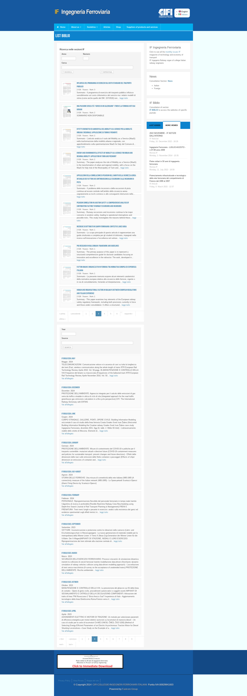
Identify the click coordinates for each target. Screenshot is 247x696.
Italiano (184, 14)
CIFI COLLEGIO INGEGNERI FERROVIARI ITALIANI (120, 684)
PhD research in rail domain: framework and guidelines (98, 246)
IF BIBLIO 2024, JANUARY (70, 442)
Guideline (91, 27)
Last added (154, 125)
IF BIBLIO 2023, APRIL (69, 611)
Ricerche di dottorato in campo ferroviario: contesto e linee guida (102, 226)
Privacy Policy (64, 681)
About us (75, 27)
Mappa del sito (93, 681)
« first (61, 639)
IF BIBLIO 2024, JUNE (68, 413)
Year (63, 329)
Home (62, 27)
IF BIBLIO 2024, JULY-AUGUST (71, 471)
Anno (64, 54)
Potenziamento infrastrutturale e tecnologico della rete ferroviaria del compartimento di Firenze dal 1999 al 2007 (168, 178)
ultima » (62, 319)
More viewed (172, 125)
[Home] (82, 13)
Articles (106, 27)
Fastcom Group (130, 689)
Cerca (64, 63)
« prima (62, 314)
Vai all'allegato (67, 378)
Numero (86, 54)
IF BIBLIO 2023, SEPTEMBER (71, 524)
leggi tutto (124, 98)
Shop (118, 27)
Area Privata (78, 681)
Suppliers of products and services (142, 27)
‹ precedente (75, 314)
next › (61, 644)
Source (65, 338)
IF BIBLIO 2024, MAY (68, 358)
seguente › (129, 314)
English (184, 12)
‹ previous (72, 639)
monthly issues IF (173, 52)
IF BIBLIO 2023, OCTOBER (70, 582)
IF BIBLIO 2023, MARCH (69, 553)
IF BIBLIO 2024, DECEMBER (71, 387)
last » (71, 644)
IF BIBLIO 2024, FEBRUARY (70, 495)
